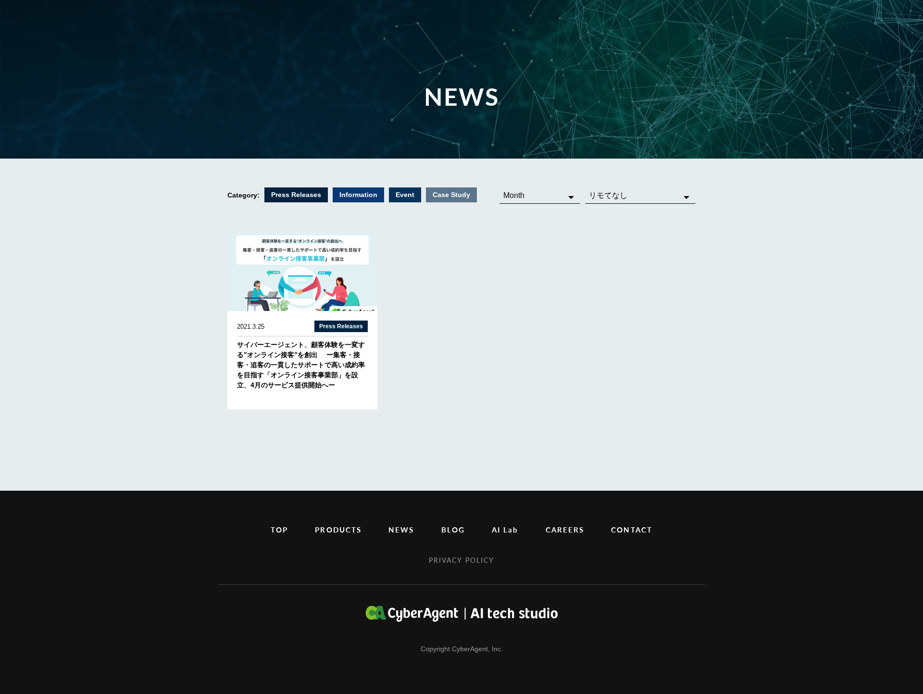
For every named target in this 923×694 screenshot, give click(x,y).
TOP (279, 529)
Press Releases (296, 194)
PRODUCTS (338, 529)
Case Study (451, 194)
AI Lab (505, 529)
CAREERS (565, 529)
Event (405, 194)
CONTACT (631, 529)
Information (358, 194)
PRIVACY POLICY (461, 560)
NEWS (401, 529)
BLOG (453, 529)
